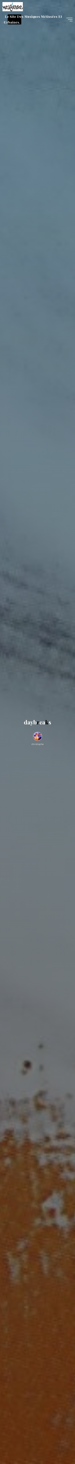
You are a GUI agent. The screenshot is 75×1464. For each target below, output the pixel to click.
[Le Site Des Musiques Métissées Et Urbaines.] (12, 6)
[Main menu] (69, 19)
